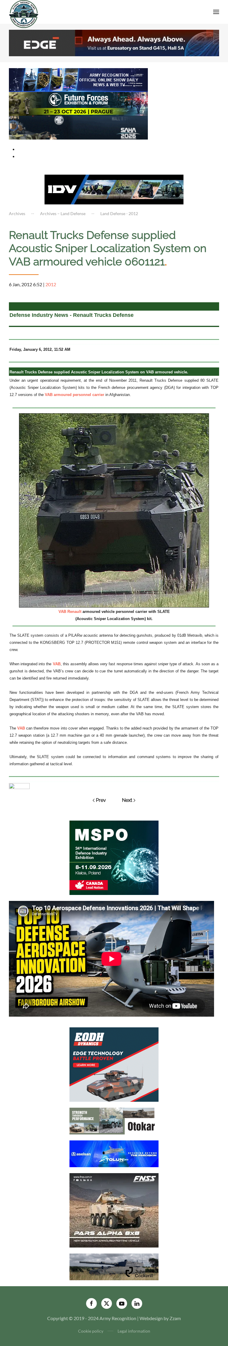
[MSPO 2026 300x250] (114, 857)
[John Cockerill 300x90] (114, 1266)
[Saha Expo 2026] (78, 79)
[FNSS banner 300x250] (114, 1210)
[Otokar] (114, 1120)
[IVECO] (114, 189)
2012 (50, 284)
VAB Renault (69, 611)
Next (127, 800)
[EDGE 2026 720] (114, 42)
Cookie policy (90, 1331)
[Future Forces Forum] (78, 103)
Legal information (134, 1331)
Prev (101, 800)
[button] (216, 12)
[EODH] (114, 1064)
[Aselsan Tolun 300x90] (114, 1153)
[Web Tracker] (19, 785)
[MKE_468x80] (78, 127)
